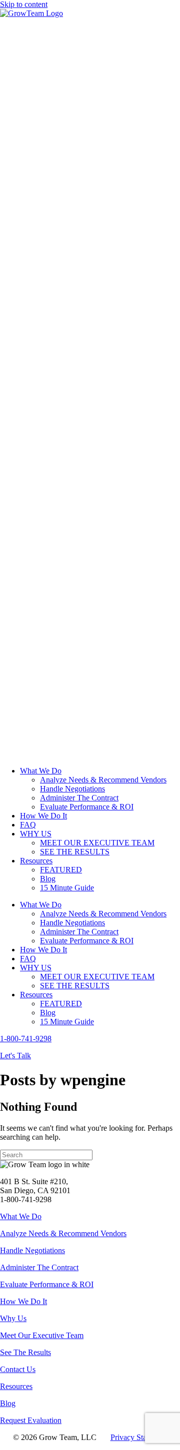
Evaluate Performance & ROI (47, 1284)
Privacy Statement (139, 1437)
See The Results (25, 1352)
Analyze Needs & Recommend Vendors (63, 1233)
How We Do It (23, 1301)
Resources (16, 1386)
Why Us (13, 1318)
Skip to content (24, 4)
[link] (41, 770)
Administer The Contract (39, 1267)
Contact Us (18, 1369)
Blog (8, 1403)
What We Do (21, 1216)
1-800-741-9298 (26, 1038)
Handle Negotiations (32, 1250)
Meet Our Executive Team (42, 1335)
